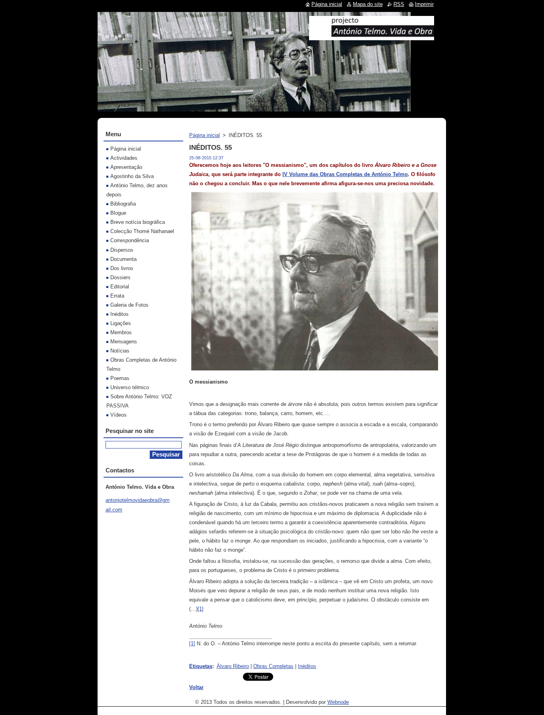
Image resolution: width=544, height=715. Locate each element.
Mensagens (123, 342)
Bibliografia (123, 204)
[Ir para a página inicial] (371, 37)
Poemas (119, 378)
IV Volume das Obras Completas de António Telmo (345, 174)
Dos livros (121, 268)
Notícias (119, 351)
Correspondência (129, 240)
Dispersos (121, 250)
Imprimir (424, 4)
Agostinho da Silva (132, 176)
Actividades (123, 158)
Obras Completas (273, 666)
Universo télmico (129, 387)
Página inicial (204, 135)
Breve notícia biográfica (137, 222)
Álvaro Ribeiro (233, 666)
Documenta (123, 259)
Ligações (120, 323)
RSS (398, 4)
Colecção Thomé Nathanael (142, 231)
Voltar (196, 687)
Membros (121, 332)
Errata (117, 296)
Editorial (119, 287)
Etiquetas (200, 666)
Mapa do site (368, 4)
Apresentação (126, 167)
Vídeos (118, 415)
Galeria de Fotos (129, 305)
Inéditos (307, 666)
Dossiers (120, 277)
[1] (201, 609)
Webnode (338, 702)
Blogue (118, 213)
